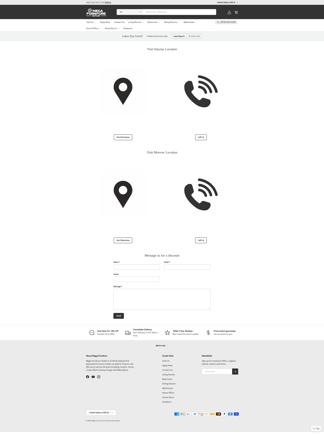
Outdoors (127, 28)
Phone (116, 274)
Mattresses (189, 22)
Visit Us (89, 22)
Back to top (161, 345)
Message (117, 286)
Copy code (195, 36)
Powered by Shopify (113, 421)
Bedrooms (153, 22)
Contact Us (119, 22)
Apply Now (105, 22)
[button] (236, 12)
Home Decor (111, 28)
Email (166, 262)
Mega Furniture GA (98, 421)
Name (115, 262)
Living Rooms (134, 22)
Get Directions (123, 137)
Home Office (92, 28)
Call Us (201, 137)
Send (118, 315)
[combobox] (166, 12)
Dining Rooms (170, 22)
